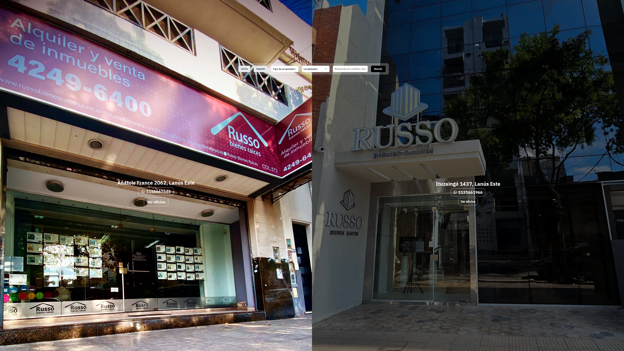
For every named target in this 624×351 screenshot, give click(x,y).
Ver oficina (156, 202)
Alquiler (260, 68)
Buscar (378, 68)
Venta (244, 68)
